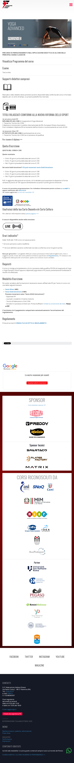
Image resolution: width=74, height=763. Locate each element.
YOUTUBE (60, 657)
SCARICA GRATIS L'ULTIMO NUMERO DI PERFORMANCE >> (23, 755)
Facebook (14, 657)
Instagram (44, 657)
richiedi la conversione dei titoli (54, 304)
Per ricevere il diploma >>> (12, 139)
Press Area (6, 733)
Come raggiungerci (9, 709)
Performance (7, 739)
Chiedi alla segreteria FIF (12, 714)
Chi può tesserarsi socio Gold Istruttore (37, 167)
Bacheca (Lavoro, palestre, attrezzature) (16, 731)
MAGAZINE (39, 665)
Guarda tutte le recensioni (37, 383)
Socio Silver (9, 289)
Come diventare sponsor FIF (37, 405)
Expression (6, 741)
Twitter (29, 657)
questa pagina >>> (32, 214)
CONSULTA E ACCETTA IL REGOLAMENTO (30, 323)
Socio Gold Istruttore (13, 292)
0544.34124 (9, 691)
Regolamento (53, 256)
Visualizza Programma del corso (18, 61)
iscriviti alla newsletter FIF (25, 192)
